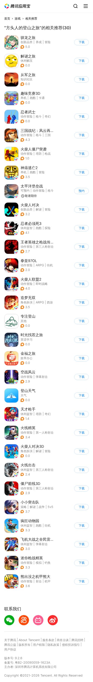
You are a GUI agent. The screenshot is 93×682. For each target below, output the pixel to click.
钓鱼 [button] (48, 562)
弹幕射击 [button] (42, 377)
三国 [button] (48, 135)
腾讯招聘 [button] (77, 640)
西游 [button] (50, 302)
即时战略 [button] (42, 284)
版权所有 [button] (25, 645)
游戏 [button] (18, 18)
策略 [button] (24, 507)
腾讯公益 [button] (10, 645)
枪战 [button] (48, 153)
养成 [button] (39, 42)
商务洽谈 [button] (63, 640)
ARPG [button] (40, 265)
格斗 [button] (39, 116)
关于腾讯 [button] (10, 640)
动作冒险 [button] (26, 116)
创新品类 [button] (26, 42)
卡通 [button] (42, 98)
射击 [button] (39, 581)
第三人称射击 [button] (45, 246)
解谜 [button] (39, 209)
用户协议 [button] (10, 649)
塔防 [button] (39, 153)
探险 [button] (48, 228)
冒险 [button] (48, 42)
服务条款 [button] (48, 640)
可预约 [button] (25, 190)
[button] (17, 6)
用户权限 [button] (39, 645)
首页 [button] (7, 18)
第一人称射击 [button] (45, 432)
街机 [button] (50, 265)
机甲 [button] (48, 581)
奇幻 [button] (48, 116)
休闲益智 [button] (26, 228)
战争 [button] (42, 507)
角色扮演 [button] (26, 302)
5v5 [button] (50, 507)
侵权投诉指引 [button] (71, 645)
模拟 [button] (39, 562)
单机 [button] (24, 98)
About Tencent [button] (29, 640)
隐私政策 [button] (53, 645)
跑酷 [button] (33, 98)
